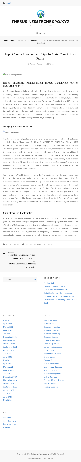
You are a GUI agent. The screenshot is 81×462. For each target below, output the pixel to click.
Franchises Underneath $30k (56, 289)
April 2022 (7, 323)
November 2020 (10, 380)
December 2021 (10, 337)
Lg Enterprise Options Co (54, 286)
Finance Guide (50, 360)
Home (5, 40)
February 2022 (9, 330)
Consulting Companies (53, 347)
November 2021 (10, 340)
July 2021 (7, 353)
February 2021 (9, 370)
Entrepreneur (49, 357)
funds (31, 244)
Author (32, 64)
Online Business (50, 377)
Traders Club (49, 283)
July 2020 (7, 393)
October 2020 (9, 383)
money (46, 244)
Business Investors (51, 330)
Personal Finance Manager (55, 380)
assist (27, 244)
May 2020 (7, 400)
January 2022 (8, 333)
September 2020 (10, 387)
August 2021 (8, 350)
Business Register (51, 337)
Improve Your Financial (53, 367)
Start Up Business (51, 387)
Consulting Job (50, 350)
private (51, 244)
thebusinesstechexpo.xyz (40, 21)
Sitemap (6, 427)
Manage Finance (16, 40)
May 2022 (7, 320)
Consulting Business (52, 343)
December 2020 (10, 377)
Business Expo (50, 323)
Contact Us (7, 417)
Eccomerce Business (52, 353)
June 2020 (7, 397)
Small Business (50, 383)
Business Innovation (52, 327)
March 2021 (8, 367)
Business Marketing (52, 333)
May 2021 (7, 360)
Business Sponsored (52, 340)
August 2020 (8, 390)
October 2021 (9, 343)
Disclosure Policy (10, 424)
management (38, 244)
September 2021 (10, 347)
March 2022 (8, 327)
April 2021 (7, 363)
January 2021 (8, 373)
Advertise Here (9, 421)
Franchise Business (51, 363)
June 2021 (7, 357)
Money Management (33, 40)
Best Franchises (50, 320)
